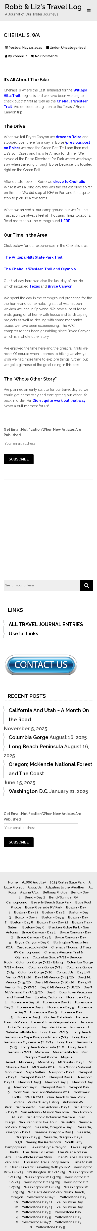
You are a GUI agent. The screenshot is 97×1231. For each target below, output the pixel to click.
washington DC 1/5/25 (42, 1182)
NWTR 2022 (34, 1097)
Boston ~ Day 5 (53, 917)
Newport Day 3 (29, 1082)
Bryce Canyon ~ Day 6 (32, 942)
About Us (35, 887)
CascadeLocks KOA (32, 947)
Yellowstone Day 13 (37, 1207)
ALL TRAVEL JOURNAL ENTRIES (46, 624)
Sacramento (25, 1107)
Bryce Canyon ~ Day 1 (39, 932)
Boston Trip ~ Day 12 (52, 922)
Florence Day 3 (28, 1017)
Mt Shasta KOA (43, 1067)
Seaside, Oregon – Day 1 (54, 1127)
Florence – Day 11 (57, 1002)
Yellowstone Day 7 (36, 1222)
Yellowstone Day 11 (37, 1202)
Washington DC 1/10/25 (46, 1172)
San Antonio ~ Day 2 (54, 1107)
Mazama (42, 1052)
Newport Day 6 (26, 1087)
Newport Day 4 (56, 1082)
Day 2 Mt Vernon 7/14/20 (54, 977)
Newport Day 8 (53, 1087)
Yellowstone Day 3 (36, 1212)
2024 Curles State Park (67, 882)
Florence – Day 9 (43, 1012)
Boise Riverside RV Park (43, 907)
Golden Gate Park (58, 1017)
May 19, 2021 (32, 47)
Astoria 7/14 (29, 892)
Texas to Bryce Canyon (48, 1147)
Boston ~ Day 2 (53, 912)
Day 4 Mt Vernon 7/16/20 (54, 982)
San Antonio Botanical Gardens (51, 1117)
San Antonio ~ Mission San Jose (45, 1112)
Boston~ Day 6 (33, 927)
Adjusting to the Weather (65, 887)
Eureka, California (48, 997)
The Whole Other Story (33, 1157)
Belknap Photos (55, 892)
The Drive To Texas (37, 1152)
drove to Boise (69, 137)
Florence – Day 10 (25, 1002)
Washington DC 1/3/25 (43, 1177)
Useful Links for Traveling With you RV (40, 1167)
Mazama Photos (65, 1052)
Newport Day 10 (33, 1077)
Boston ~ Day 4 (26, 917)
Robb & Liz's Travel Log (43, 7)
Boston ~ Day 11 (26, 912)
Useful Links (23, 634)
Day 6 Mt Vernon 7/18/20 (60, 987)
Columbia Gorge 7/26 (35, 972)
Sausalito (68, 1122)
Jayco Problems (54, 1027)
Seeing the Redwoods (43, 1142)
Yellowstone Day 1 (41, 1197)
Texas (34, 286)
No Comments (46, 56)
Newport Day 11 (61, 1077)
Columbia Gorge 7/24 (45, 967)
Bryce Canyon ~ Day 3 (34, 937)
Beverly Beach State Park (51, 902)
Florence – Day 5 (61, 1007)
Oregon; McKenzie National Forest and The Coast (50, 769)
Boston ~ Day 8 (21, 922)
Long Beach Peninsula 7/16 (42, 1047)
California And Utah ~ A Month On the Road (49, 715)
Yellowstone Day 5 (36, 1217)
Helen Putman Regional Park (53, 1022)
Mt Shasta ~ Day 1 (71, 1062)
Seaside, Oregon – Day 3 (54, 1132)
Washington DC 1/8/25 (42, 1187)
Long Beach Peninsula (36, 747)
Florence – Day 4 (30, 1007)
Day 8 (51, 992)
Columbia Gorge (28, 737)
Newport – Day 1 (62, 1072)
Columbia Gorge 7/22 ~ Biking (39, 962)
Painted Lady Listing (43, 1102)
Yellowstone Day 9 (50, 1227)
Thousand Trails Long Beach (46, 1162)
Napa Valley (35, 1072)
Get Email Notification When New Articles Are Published (42, 432)
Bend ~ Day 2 (35, 897)
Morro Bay (46, 1062)
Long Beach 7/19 (54, 1032)
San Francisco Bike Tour (38, 1122)
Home (13, 882)
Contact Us (64, 972)
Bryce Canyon (60, 286)
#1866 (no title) (34, 882)
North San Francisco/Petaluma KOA (42, 1092)
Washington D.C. (28, 791)
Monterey (26, 1062)
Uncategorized (73, 47)
